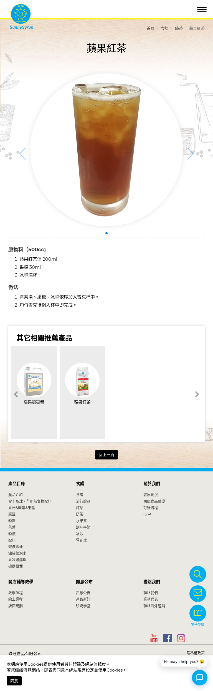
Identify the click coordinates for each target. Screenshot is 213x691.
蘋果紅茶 (82, 402)
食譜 (165, 28)
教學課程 (15, 592)
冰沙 (79, 533)
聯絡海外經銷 (154, 605)
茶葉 (12, 527)
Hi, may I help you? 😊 (184, 661)
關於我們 (151, 483)
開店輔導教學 (20, 581)
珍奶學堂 (83, 605)
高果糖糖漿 (34, 402)
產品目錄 (16, 483)
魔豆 (12, 514)
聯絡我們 (151, 581)
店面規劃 (15, 605)
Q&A (147, 514)
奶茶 (79, 514)
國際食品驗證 (154, 501)
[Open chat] (199, 677)
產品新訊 (83, 599)
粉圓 (12, 520)
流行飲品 (83, 501)
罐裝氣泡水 (17, 553)
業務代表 (150, 599)
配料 (12, 540)
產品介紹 (15, 494)
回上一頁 (106, 454)
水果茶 (81, 520)
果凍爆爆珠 (17, 559)
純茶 (179, 28)
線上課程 (15, 599)
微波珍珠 (15, 546)
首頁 (150, 28)
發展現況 (150, 494)
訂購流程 (150, 507)
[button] (106, 233)
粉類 (12, 533)
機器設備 (15, 566)
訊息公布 (84, 581)
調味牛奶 (83, 527)
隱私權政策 (196, 652)
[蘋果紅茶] (106, 150)
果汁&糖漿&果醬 (21, 507)
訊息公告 (83, 592)
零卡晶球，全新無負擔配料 (30, 501)
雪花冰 (81, 540)
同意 (14, 680)
